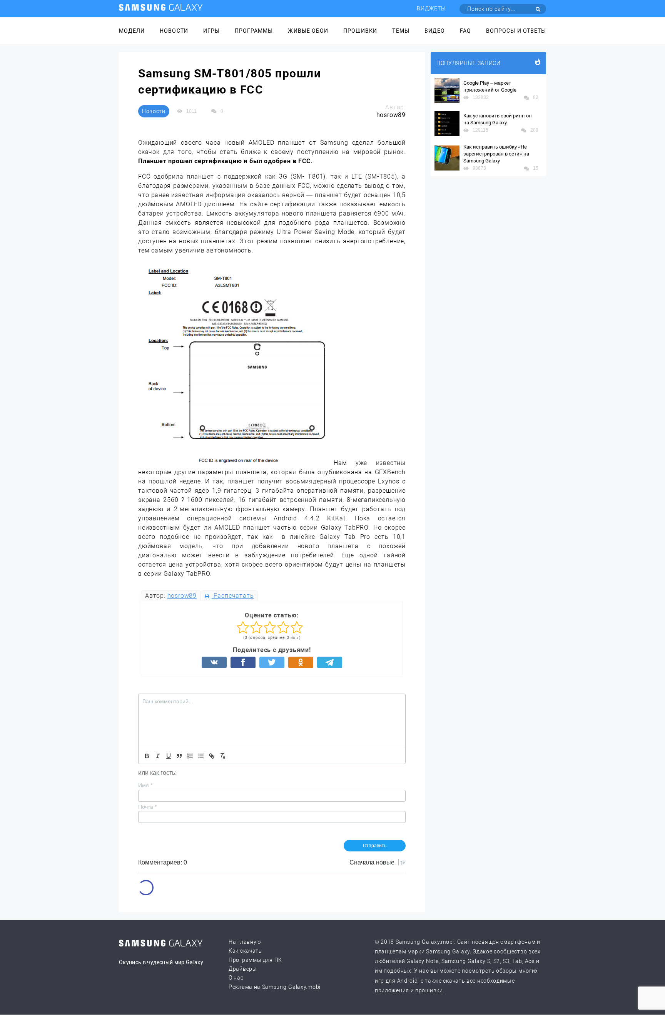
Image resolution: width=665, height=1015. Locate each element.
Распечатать (233, 595)
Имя (145, 785)
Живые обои (308, 31)
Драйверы (243, 969)
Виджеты (431, 8)
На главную (245, 942)
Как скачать (245, 950)
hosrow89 (182, 595)
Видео (434, 31)
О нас (236, 977)
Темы (400, 31)
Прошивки (360, 31)
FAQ (465, 31)
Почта (147, 807)
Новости (174, 31)
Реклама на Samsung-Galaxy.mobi (275, 987)
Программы (254, 31)
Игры (211, 31)
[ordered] (190, 756)
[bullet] (200, 756)
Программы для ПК (255, 960)
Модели (132, 31)
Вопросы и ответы (516, 31)
